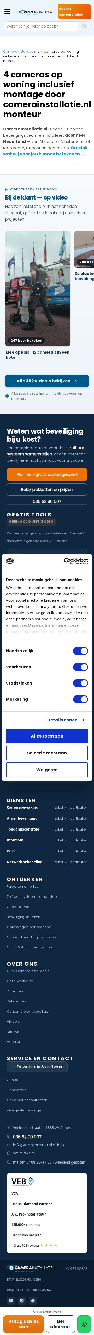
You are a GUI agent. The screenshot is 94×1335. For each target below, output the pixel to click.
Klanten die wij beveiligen (28, 1011)
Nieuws (13, 1031)
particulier (78, 807)
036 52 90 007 (47, 501)
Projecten (15, 991)
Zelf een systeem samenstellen (34, 896)
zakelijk (60, 807)
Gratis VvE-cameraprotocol (30, 947)
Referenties (16, 1001)
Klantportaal (17, 1089)
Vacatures (16, 1041)
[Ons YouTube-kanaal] (11, 1301)
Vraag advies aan (23, 1324)
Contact (13, 1079)
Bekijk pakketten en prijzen (47, 490)
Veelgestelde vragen (25, 1110)
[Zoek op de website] (84, 26)
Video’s (13, 1021)
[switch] (80, 667)
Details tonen (62, 720)
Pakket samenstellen (71, 12)
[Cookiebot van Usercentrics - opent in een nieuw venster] (66, 560)
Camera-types (19, 906)
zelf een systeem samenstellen (46, 451)
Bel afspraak (60, 1324)
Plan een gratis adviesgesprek (47, 474)
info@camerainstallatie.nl (39, 1145)
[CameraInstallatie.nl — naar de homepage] (35, 13)
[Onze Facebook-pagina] (33, 1301)
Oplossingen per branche (29, 927)
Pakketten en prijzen (24, 886)
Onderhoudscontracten (27, 1100)
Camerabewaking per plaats (32, 937)
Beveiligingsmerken (23, 916)
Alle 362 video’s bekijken (43, 381)
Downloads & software (40, 1067)
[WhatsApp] (84, 1324)
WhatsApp (23, 1153)
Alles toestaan (47, 736)
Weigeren (47, 770)
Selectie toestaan (47, 753)
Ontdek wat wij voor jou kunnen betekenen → (45, 151)
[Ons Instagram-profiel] (22, 1301)
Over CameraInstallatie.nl (28, 970)
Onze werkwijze (20, 981)
